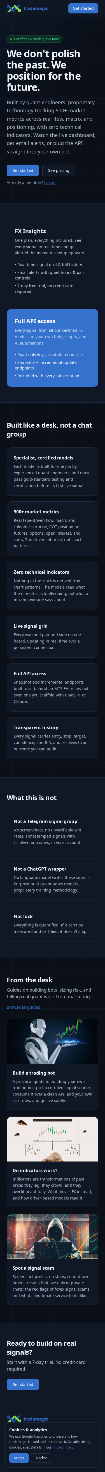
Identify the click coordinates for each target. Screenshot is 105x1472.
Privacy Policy (62, 1447)
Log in (50, 182)
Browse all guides (23, 1007)
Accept (19, 1458)
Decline (42, 1458)
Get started (83, 8)
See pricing (58, 170)
